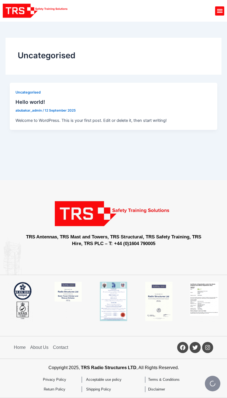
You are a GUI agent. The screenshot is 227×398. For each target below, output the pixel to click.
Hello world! (30, 102)
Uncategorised (28, 92)
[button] (219, 11)
